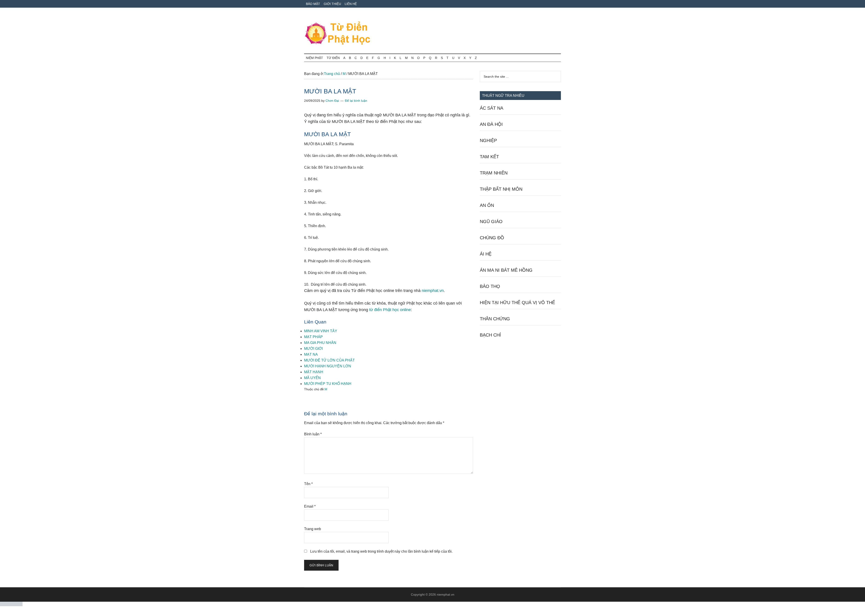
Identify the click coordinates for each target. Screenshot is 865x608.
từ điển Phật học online (390, 309)
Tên (308, 484)
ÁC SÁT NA (491, 108)
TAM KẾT (489, 156)
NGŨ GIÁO (491, 221)
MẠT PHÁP (313, 337)
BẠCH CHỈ (490, 334)
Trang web (312, 529)
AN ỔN (487, 205)
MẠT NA (311, 354)
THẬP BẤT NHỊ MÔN (501, 189)
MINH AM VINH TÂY (320, 331)
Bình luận (313, 434)
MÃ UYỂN (312, 378)
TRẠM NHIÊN (494, 172)
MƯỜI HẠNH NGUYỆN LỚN (327, 366)
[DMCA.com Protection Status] (11, 605)
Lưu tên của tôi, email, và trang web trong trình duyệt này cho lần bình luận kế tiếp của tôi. (381, 551)
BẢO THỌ (490, 286)
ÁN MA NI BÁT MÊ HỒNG (506, 270)
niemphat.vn (433, 290)
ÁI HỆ (486, 253)
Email (310, 506)
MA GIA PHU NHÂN (320, 343)
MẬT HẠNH (313, 372)
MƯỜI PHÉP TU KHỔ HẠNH (327, 384)
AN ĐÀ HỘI (491, 124)
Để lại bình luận (356, 100)
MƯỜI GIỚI (313, 348)
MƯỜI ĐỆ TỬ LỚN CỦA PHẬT (329, 360)
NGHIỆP (488, 140)
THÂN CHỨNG (495, 318)
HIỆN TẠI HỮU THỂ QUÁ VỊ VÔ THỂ (517, 302)
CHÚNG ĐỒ (492, 237)
